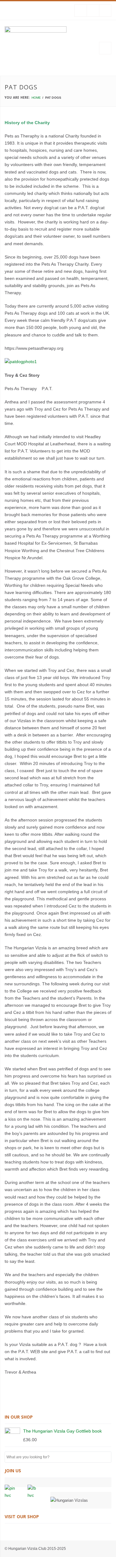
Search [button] (106, 1457)
